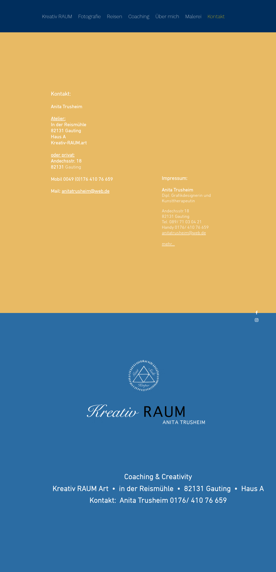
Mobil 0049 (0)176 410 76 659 (82, 179)
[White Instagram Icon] (256, 320)
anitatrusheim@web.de (86, 191)
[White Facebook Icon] (256, 312)
